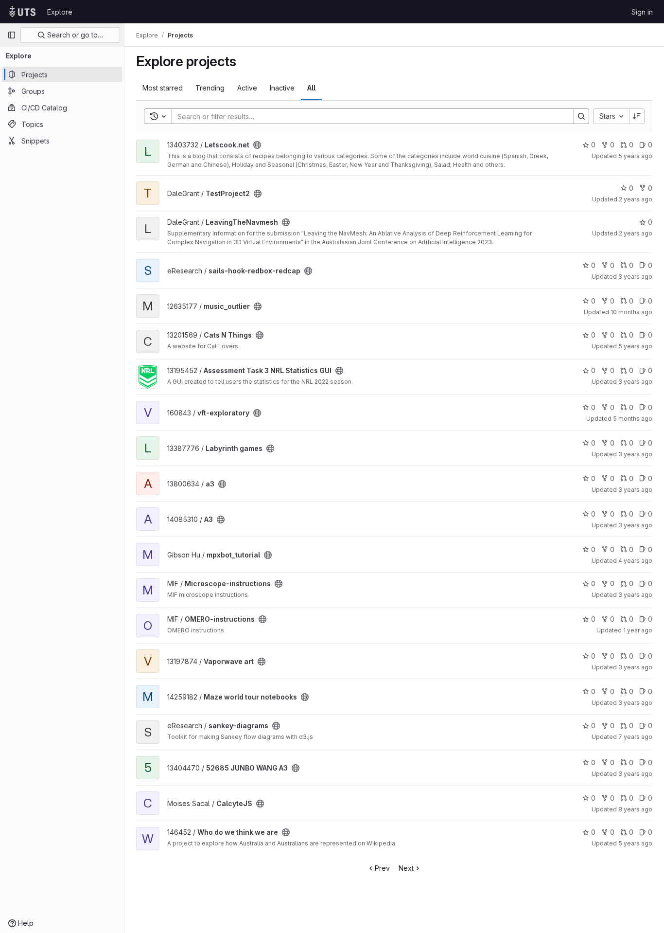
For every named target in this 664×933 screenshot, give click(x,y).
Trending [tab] (210, 88)
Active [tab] (247, 88)
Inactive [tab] (282, 88)
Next (406, 868)
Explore (59, 12)
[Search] (581, 116)
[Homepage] (22, 11)
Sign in (642, 12)
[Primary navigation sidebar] (11, 35)
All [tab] (311, 88)
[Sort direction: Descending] (637, 116)
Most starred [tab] (162, 88)
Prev (382, 868)
